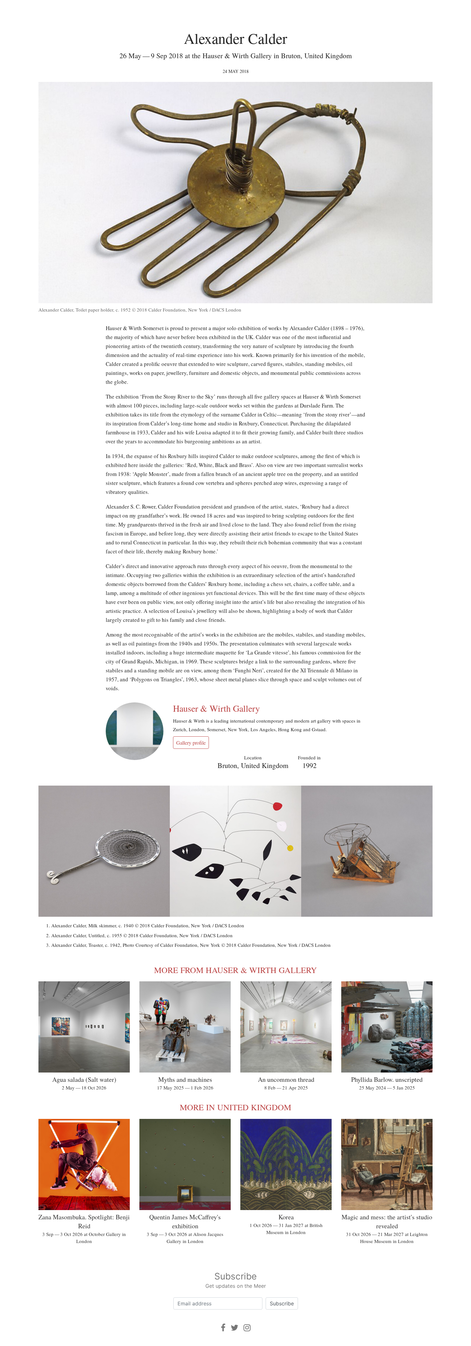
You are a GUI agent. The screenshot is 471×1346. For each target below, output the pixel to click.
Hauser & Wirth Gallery (216, 708)
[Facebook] (223, 1328)
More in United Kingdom (235, 1107)
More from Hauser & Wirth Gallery (235, 969)
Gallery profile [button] (191, 742)
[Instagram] (247, 1328)
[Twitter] (234, 1328)
